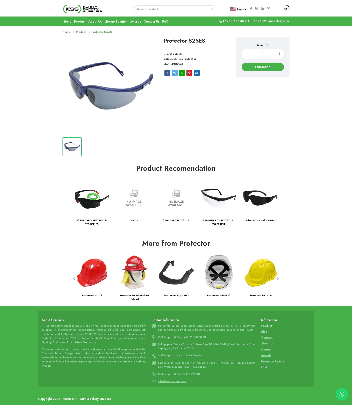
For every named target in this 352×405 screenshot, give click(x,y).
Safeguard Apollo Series (260, 220)
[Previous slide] (74, 278)
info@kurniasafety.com (273, 21)
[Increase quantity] (279, 54)
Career (266, 349)
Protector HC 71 (91, 295)
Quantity (263, 45)
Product (80, 21)
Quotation (262, 67)
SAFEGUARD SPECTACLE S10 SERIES (218, 222)
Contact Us (152, 21)
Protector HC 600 (260, 295)
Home (67, 21)
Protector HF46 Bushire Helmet (133, 297)
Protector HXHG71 (218, 295)
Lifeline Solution (115, 21)
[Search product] (212, 9)
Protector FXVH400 (176, 295)
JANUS (134, 220)
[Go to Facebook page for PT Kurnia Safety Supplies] (251, 8)
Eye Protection (188, 59)
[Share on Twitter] (175, 73)
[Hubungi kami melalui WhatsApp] (342, 394)
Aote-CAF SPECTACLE (176, 220)
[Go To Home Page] (94, 9)
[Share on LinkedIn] (197, 73)
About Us (95, 21)
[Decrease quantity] (246, 54)
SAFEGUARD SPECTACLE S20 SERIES (91, 222)
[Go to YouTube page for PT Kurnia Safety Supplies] (268, 8)
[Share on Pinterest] (189, 73)
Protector (178, 54)
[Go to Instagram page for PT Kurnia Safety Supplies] (256, 8)
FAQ (165, 21)
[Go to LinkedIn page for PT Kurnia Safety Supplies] (262, 8)
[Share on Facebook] (167, 73)
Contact (266, 337)
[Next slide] (278, 278)
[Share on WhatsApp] (182, 73)
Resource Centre (273, 361)
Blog (264, 332)
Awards (135, 21)
